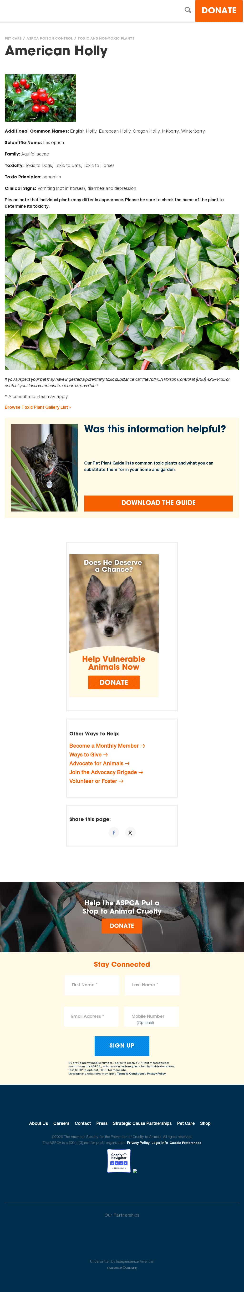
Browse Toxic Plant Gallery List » (38, 407)
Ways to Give (85, 754)
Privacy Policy (156, 1073)
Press (101, 1123)
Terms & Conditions (130, 1073)
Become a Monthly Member (104, 745)
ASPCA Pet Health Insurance (122, 1250)
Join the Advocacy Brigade (103, 772)
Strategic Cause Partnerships (142, 1123)
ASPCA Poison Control (49, 39)
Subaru (122, 1230)
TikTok (146, 1186)
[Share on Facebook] (113, 832)
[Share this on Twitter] (130, 832)
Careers (61, 1123)
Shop (205, 1123)
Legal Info (160, 1142)
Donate (219, 11)
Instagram (134, 1186)
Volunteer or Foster (93, 781)
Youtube (122, 1186)
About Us (38, 1123)
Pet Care (13, 39)
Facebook (97, 1186)
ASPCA (122, 1107)
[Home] (46, 11)
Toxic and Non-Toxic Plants (106, 39)
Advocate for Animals (96, 763)
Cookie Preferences (185, 1143)
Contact (83, 1123)
